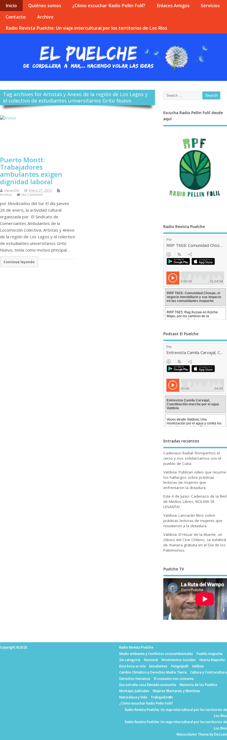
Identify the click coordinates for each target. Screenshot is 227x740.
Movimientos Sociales (178, 659)
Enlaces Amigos (173, 5)
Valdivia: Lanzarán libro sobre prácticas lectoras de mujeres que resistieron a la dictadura (192, 520)
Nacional (151, 659)
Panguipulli (179, 666)
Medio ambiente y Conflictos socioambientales (156, 653)
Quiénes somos (44, 5)
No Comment (32, 194)
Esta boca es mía (132, 666)
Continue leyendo (19, 262)
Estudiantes (158, 666)
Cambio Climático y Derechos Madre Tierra (153, 672)
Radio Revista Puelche (136, 647)
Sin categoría (129, 659)
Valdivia (198, 666)
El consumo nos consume (174, 678)
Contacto (16, 17)
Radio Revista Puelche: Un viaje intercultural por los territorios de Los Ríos (86, 28)
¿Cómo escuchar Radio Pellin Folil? (108, 5)
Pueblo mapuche (210, 653)
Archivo (45, 17)
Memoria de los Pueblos (198, 684)
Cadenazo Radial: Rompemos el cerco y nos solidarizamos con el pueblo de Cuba (192, 458)
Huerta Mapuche (212, 659)
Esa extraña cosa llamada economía (147, 684)
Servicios (210, 5)
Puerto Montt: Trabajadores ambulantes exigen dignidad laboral (31, 170)
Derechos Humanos (134, 678)
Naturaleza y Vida (133, 697)
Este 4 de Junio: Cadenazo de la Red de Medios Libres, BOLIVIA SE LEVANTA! (194, 501)
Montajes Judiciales (134, 690)
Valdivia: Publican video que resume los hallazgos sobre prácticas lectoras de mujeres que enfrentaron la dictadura (194, 480)
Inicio (11, 5)
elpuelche (11, 190)
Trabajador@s (162, 697)
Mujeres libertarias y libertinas (176, 690)
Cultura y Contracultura (208, 672)
